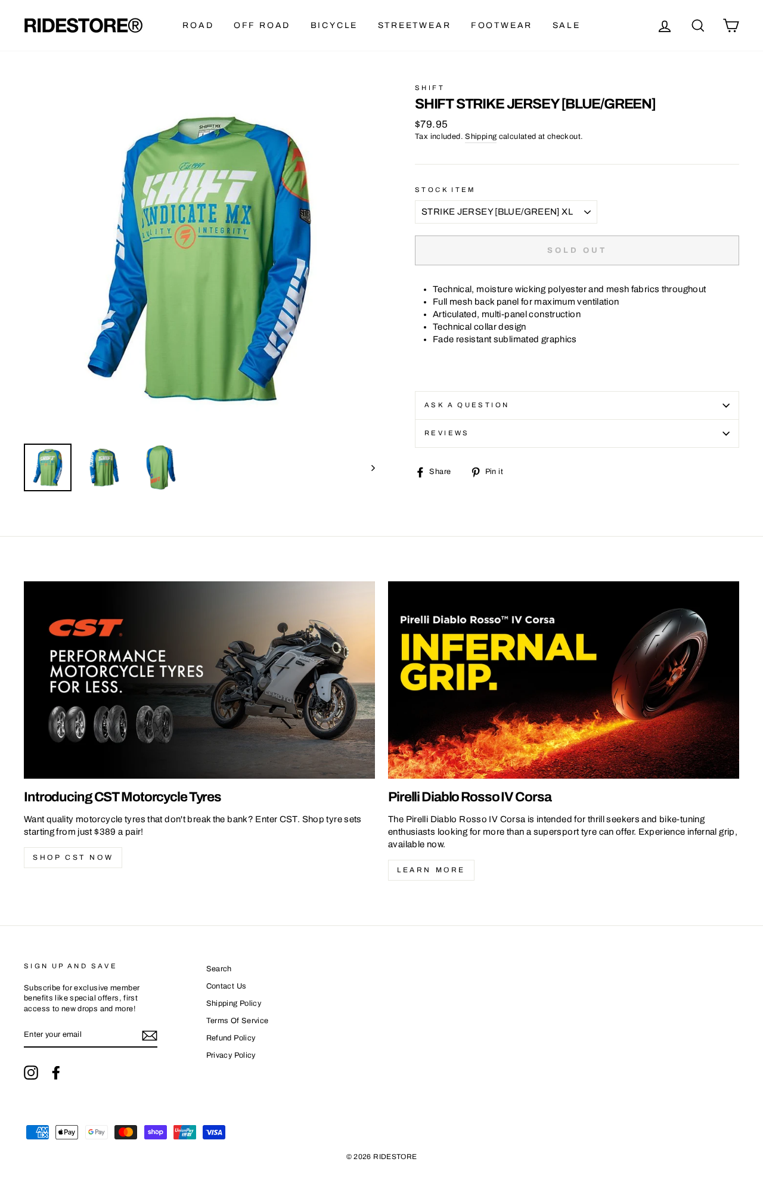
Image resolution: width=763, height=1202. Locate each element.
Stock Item (445, 189)
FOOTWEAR (501, 25)
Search (219, 969)
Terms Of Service (237, 1021)
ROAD (197, 25)
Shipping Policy (234, 1003)
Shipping (481, 136)
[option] (199, 259)
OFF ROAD (262, 25)
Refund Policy (231, 1038)
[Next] (367, 467)
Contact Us (226, 986)
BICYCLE (334, 25)
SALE (567, 25)
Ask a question (466, 404)
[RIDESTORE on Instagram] (31, 1072)
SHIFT (430, 87)
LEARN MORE (431, 870)
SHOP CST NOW (73, 857)
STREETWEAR (414, 25)
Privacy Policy (231, 1055)
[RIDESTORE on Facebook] (56, 1072)
